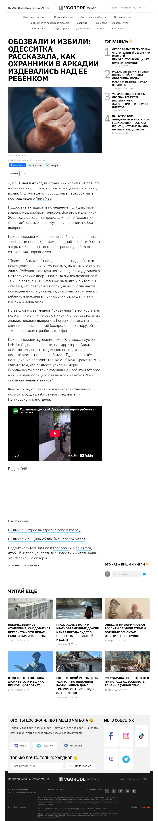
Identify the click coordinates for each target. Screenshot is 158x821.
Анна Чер (44, 198)
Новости (14, 7)
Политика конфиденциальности (22, 792)
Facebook (61, 547)
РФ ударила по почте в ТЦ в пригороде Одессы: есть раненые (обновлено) (127, 681)
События (82, 22)
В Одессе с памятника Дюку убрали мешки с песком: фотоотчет (26, 681)
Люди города (61, 28)
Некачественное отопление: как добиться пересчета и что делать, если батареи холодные (29, 630)
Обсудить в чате (32, 565)
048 (63, 339)
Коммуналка (39, 28)
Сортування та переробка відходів (49, 22)
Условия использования (18, 789)
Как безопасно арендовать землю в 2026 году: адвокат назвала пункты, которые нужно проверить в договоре (130, 122)
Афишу (113, 8)
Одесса (91, 779)
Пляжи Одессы (122, 16)
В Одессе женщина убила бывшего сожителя (46, 538)
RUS (140, 8)
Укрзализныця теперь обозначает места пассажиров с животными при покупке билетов (130, 100)
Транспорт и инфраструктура (111, 22)
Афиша (26, 7)
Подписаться (83, 766)
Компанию (126, 8)
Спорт (100, 28)
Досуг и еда (83, 28)
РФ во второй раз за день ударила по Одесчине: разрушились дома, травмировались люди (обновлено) (77, 685)
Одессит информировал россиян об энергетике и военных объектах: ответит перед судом (125, 630)
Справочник (40, 7)
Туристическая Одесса (93, 16)
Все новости (119, 28)
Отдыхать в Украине (34, 16)
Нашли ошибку (14, 565)
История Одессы (63, 16)
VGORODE (75, 779)
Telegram (83, 547)
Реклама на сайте (94, 789)
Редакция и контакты (57, 789)
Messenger (75, 745)
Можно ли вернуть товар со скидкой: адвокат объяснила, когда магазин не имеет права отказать (130, 78)
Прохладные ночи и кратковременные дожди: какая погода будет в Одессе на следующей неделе (78, 632)
